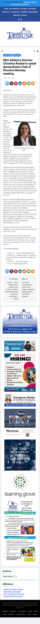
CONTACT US (6, 12)
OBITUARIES (32, 8)
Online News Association (12, 592)
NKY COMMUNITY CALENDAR (18, 8)
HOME (6, 8)
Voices (35, 614)
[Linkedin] (20, 83)
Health (30, 611)
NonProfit (16, 55)
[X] (11, 83)
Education (13, 611)
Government (22, 611)
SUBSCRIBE (17, 15)
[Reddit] (24, 83)
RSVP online (11, 231)
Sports (29, 614)
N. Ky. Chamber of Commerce (14, 594)
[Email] (28, 83)
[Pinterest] (16, 83)
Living (36, 611)
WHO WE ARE (15, 12)
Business (5, 611)
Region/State (21, 614)
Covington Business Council (13, 596)
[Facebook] (7, 83)
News (5, 614)
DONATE (24, 15)
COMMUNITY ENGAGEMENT (29, 12)
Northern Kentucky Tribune (10, 603)
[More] (33, 83)
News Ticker (8, 55)
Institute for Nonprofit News (13, 589)
